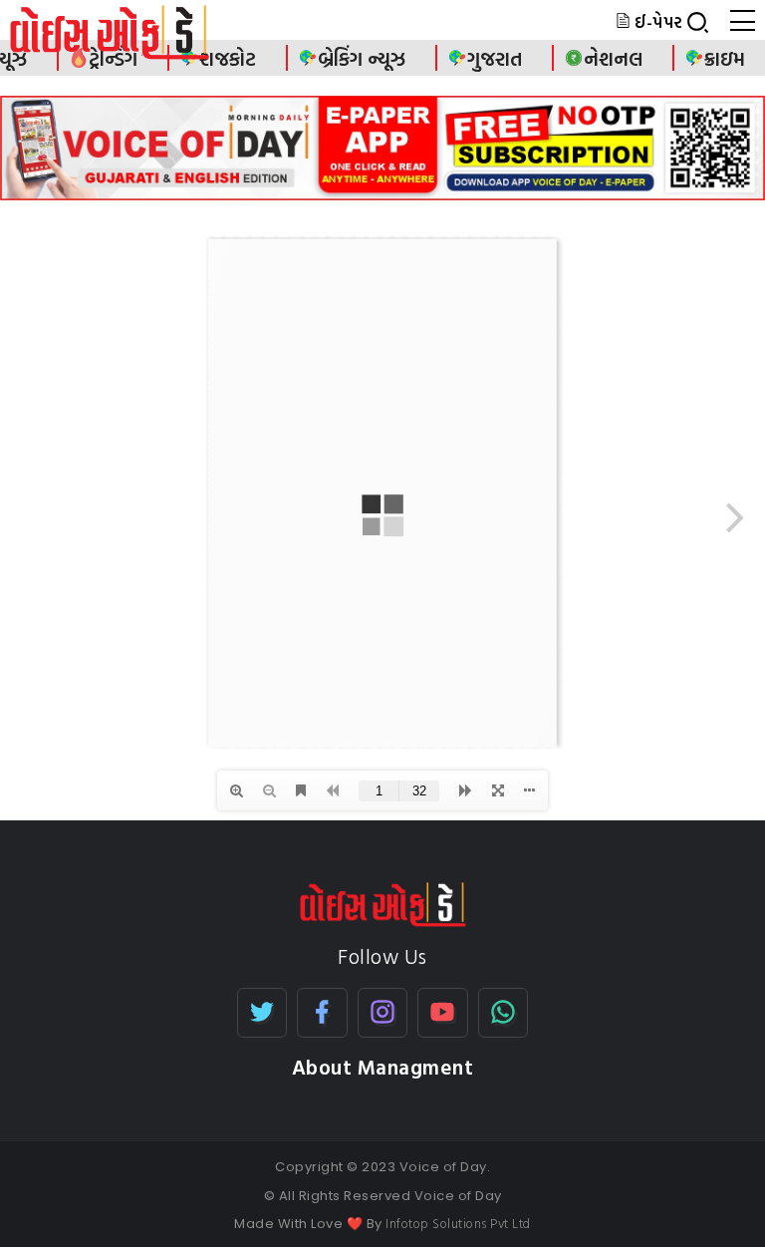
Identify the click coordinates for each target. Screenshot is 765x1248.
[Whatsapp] (503, 1013)
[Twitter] (262, 1013)
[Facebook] (322, 1013)
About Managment (383, 1067)
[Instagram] (383, 1013)
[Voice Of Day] (383, 902)
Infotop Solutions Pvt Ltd (458, 1223)
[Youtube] (442, 1013)
